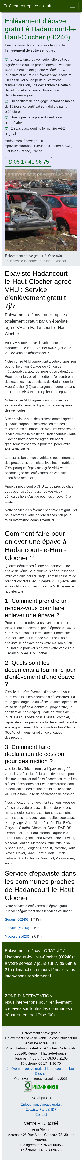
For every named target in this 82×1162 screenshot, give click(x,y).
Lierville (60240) (17, 928)
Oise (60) (55, 256)
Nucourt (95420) (17, 936)
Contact (41, 1114)
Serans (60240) (16, 919)
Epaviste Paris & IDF (41, 1109)
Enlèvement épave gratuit (27, 6)
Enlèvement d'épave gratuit (41, 1104)
